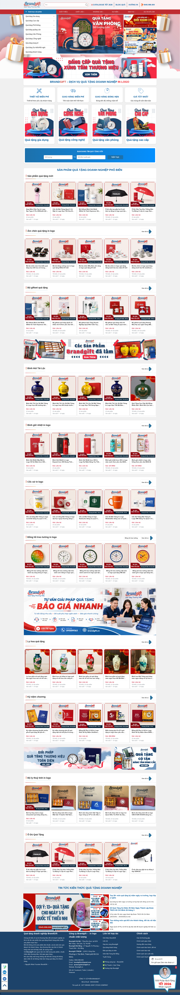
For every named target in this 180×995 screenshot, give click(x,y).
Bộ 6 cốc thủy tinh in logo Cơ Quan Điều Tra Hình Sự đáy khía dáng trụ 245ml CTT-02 (115, 814)
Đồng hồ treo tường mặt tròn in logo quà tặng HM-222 (116, 571)
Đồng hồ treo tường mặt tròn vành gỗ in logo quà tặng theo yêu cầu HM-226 (143, 572)
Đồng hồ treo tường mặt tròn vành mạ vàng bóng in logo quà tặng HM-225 (37, 572)
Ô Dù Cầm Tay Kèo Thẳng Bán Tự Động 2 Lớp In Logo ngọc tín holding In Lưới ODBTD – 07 (116, 870)
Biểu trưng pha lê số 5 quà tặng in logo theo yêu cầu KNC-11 (114, 731)
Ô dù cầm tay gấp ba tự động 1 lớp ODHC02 (143, 870)
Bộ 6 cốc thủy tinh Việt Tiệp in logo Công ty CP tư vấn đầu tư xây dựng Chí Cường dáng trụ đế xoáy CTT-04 (90, 814)
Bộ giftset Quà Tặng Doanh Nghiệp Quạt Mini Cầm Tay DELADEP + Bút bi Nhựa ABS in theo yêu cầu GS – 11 (90, 323)
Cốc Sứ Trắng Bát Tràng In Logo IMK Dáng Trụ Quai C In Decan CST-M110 (142, 518)
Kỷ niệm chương (36, 696)
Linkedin (90, 970)
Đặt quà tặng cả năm (110, 950)
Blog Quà (120, 5)
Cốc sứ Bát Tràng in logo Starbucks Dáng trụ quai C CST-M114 (88, 518)
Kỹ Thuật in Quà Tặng (112, 965)
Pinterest (72, 972)
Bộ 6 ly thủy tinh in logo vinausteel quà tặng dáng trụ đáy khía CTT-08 (36, 814)
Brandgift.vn (79, 967)
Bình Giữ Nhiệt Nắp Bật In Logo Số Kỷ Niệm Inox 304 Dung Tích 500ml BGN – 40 (35, 461)
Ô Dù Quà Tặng (35, 834)
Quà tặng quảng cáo (33, 30)
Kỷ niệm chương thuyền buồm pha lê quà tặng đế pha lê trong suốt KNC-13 (37, 731)
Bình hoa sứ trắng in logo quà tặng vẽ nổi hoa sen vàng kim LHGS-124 (63, 677)
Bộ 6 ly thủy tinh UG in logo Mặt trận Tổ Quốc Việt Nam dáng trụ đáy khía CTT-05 (62, 814)
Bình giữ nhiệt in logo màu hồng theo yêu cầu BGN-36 (141, 461)
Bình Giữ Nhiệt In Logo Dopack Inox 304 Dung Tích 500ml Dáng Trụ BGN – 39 (62, 461)
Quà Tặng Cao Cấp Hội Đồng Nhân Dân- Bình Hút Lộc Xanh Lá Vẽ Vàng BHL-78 (142, 404)
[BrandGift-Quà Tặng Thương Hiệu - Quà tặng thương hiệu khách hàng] (32, 5)
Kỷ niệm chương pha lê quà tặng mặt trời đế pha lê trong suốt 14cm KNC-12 (62, 731)
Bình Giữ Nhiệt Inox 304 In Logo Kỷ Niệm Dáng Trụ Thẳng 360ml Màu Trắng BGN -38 (90, 461)
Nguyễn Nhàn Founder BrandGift (36, 964)
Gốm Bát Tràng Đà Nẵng (111, 954)
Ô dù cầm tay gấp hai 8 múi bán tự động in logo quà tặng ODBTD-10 (115, 210)
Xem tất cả (145, 231)
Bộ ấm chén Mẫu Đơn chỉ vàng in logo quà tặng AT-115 (90, 267)
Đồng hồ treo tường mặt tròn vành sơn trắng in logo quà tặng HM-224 (63, 572)
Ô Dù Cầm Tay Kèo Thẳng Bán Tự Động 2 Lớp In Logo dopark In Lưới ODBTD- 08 (90, 870)
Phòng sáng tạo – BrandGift (114, 962)
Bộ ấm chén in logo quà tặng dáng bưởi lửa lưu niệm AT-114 (116, 267)
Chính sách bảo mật (143, 950)
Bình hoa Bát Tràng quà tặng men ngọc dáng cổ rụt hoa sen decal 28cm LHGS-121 (143, 677)
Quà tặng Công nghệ (33, 38)
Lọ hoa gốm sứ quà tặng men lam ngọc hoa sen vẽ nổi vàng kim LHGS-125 (37, 677)
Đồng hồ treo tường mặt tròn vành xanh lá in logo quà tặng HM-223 (90, 572)
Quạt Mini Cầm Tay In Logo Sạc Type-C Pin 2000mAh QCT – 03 (36, 210)
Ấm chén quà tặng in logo (41, 231)
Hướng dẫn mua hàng (144, 944)
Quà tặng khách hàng (33, 52)
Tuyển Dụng (107, 957)
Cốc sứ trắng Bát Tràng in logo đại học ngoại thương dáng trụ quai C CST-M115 (64, 518)
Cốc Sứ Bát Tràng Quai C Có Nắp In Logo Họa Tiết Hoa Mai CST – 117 (63, 210)
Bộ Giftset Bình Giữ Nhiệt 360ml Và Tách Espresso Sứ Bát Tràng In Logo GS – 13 (89, 210)
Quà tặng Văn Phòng (33, 34)
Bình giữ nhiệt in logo (39, 425)
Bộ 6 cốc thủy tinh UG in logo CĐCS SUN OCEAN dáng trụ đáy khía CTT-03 (142, 814)
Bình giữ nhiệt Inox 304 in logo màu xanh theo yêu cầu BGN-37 (116, 461)
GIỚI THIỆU (63, 12)
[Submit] (87, 4)
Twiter (84, 970)
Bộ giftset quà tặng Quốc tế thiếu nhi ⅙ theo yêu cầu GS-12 (63, 323)
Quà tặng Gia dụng (33, 16)
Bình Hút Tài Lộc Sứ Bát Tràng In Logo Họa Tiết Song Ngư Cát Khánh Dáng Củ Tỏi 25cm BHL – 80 (90, 404)
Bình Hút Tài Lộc (36, 368)
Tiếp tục (115, 157)
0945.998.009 (149, 5)
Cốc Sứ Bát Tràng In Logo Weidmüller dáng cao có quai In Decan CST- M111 (115, 518)
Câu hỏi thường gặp (143, 938)
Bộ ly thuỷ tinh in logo (39, 778)
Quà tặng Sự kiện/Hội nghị (35, 47)
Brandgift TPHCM (75, 951)
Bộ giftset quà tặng (37, 287)
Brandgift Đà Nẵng (75, 946)
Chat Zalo (4, 974)
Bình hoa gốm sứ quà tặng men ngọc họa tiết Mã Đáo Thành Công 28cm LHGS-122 (115, 677)
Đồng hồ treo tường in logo (42, 537)
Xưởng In (133, 5)
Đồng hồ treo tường (131, 538)
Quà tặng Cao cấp (32, 21)
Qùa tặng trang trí (32, 43)
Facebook (77, 970)
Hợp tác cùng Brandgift (110, 944)
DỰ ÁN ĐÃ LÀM (149, 12)
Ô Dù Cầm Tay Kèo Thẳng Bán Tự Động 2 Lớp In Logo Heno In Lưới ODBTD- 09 (142, 210)
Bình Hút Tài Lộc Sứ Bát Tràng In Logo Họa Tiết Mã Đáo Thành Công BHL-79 (116, 404)
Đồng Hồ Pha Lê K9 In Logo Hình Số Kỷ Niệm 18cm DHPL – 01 (142, 731)
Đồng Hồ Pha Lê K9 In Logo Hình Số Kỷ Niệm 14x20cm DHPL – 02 (89, 731)
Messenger (4, 981)
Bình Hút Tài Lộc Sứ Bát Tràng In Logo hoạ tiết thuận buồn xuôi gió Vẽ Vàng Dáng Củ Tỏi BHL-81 (63, 404)
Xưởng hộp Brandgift (112, 968)
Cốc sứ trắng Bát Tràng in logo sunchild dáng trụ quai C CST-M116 (37, 518)
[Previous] (56, 34)
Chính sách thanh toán (144, 957)
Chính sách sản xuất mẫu (145, 954)
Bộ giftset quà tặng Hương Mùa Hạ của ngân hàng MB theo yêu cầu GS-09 (141, 323)
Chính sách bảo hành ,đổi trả (146, 947)
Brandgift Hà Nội (75, 941)
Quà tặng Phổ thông (33, 25)
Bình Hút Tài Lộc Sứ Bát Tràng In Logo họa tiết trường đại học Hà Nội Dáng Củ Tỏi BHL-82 (37, 404)
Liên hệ (105, 941)
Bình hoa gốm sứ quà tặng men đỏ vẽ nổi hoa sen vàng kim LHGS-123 (89, 677)
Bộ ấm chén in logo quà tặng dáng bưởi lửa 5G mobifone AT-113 (142, 267)
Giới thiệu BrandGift (109, 938)
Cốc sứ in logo (35, 481)
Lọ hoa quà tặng (36, 641)
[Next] (154, 434)
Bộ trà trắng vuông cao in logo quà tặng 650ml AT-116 (63, 267)
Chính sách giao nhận (144, 941)
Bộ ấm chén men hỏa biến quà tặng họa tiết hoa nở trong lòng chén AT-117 (37, 267)
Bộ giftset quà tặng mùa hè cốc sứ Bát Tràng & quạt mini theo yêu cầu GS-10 (115, 323)
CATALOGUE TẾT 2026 (102, 5)
